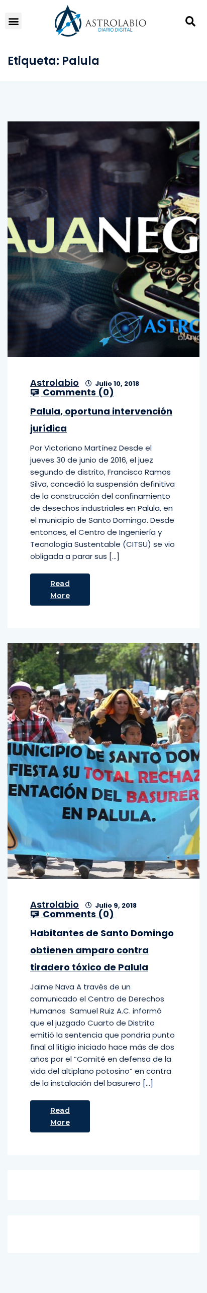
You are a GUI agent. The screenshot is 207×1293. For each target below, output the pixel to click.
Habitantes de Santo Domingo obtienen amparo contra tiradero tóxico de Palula (102, 950)
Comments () (77, 392)
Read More (60, 589)
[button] (13, 21)
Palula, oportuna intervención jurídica (101, 420)
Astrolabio (54, 382)
